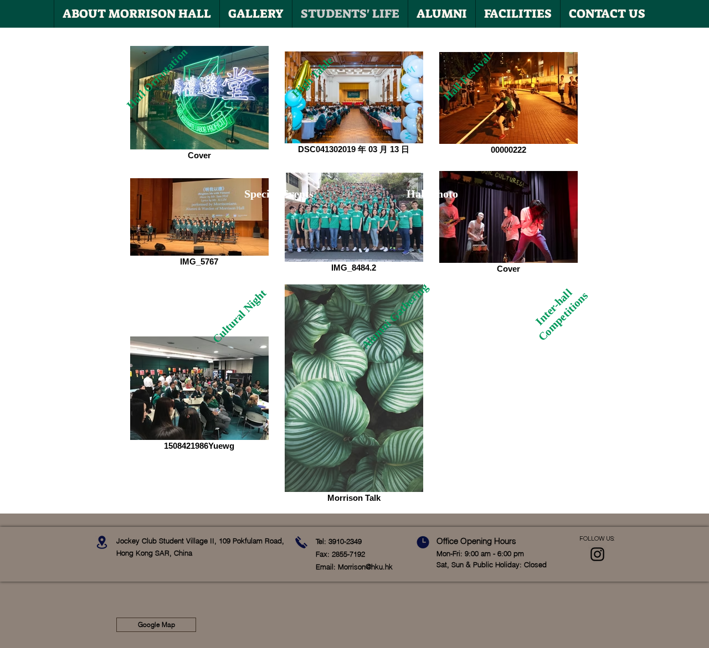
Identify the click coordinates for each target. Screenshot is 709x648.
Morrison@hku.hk (365, 566)
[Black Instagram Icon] (597, 554)
